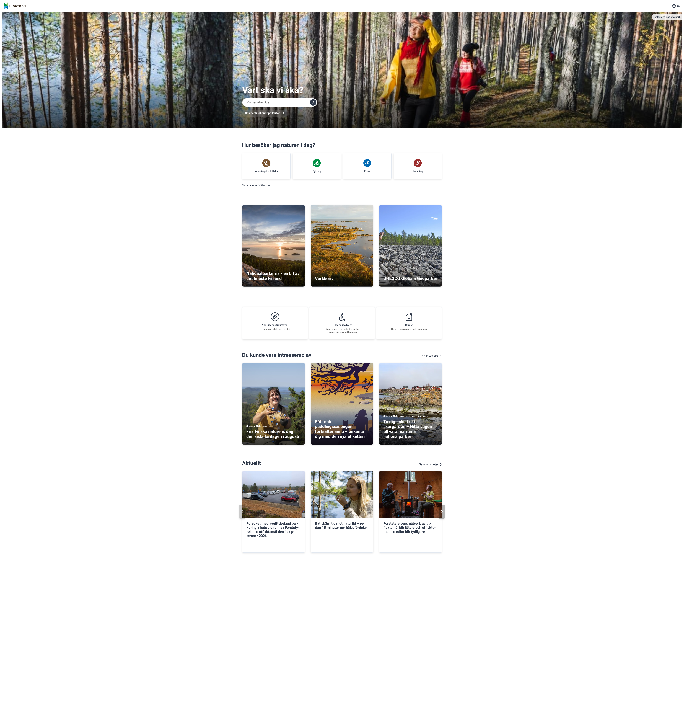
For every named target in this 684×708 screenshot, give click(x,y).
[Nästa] (442, 512)
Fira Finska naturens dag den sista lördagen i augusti (272, 434)
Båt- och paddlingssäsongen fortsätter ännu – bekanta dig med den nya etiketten (340, 429)
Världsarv (324, 278)
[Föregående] (242, 512)
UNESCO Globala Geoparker (410, 278)
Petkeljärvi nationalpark (667, 17)
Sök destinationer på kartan (262, 113)
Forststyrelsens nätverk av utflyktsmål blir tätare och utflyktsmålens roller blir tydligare (410, 527)
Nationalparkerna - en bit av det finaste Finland (273, 276)
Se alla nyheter (428, 464)
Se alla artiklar (429, 356)
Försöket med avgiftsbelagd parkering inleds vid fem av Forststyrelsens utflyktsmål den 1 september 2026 (273, 529)
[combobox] (279, 102)
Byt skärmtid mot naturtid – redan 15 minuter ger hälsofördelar (341, 525)
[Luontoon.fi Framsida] (15, 6)
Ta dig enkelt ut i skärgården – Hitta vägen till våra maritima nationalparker (407, 429)
